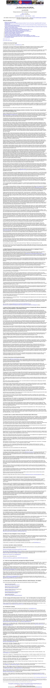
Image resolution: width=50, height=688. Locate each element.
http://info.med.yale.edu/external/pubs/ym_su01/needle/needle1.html (15, 531)
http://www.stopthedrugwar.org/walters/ (38, 17)
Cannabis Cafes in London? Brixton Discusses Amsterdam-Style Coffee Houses (19, 29)
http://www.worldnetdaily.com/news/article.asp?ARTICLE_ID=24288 (14, 549)
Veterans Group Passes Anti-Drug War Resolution (13, 28)
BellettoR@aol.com (37, 542)
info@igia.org (7, 664)
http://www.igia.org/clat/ (15, 664)
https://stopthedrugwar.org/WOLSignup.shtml (40, 677)
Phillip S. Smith (24, 13)
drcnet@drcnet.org (31, 680)
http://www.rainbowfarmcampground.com (10, 114)
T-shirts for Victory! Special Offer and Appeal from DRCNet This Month (17, 34)
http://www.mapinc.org (7, 229)
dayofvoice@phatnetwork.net (26, 621)
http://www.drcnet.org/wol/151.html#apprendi (29, 304)
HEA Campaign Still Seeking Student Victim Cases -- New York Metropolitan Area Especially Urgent (22, 36)
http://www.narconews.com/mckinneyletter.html (34, 474)
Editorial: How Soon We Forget (10, 22)
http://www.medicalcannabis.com (8, 671)
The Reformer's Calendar (9, 37)
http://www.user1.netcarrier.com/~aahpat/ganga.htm (12, 554)
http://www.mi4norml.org (39, 187)
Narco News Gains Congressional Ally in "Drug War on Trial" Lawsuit (17, 30)
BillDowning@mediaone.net (8, 624)
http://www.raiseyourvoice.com (10, 590)
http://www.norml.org (23, 169)
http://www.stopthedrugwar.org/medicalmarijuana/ (13, 595)
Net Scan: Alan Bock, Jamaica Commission (12, 33)
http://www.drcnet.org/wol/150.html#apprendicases (11, 304)
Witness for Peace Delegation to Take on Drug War (13, 32)
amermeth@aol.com (6, 652)
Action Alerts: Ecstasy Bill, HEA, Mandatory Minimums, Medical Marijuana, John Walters (20, 35)
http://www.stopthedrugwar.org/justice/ (11, 592)
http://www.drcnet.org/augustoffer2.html (9, 577)
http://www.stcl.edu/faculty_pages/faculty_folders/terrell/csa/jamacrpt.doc (15, 557)
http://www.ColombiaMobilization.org (9, 641)
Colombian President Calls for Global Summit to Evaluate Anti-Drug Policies (18, 31)
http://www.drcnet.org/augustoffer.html (9, 569)
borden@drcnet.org (18, 44)
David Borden (22, 14)
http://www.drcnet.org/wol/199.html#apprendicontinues (34, 253)
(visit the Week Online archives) (7, 40)
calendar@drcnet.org (32, 608)
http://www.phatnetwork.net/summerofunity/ (10, 621)
